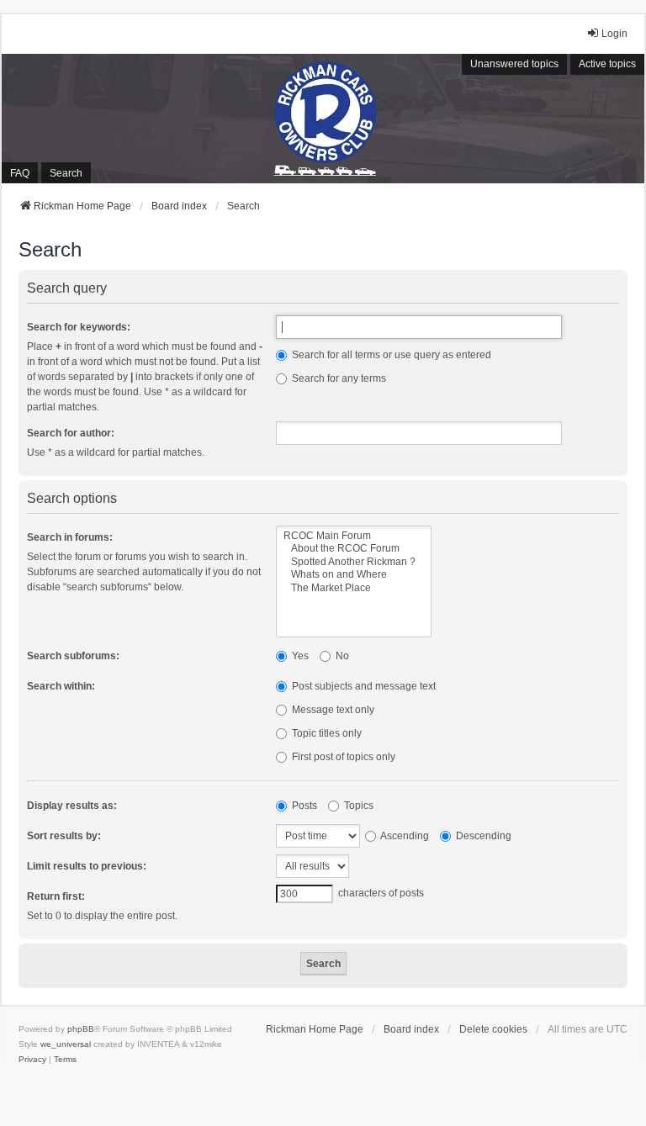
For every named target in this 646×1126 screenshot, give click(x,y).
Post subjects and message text (362, 686)
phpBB (80, 1028)
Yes (299, 656)
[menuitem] (32, 1059)
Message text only (331, 710)
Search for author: (70, 433)
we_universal (65, 1044)
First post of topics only (342, 757)
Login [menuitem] (614, 34)
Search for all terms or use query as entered (390, 355)
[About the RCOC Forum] (354, 548)
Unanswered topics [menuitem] (514, 64)
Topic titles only (325, 733)
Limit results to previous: (86, 866)
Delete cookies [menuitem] (493, 1029)
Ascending (404, 836)
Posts (303, 805)
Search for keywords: (78, 327)
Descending (482, 836)
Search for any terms (337, 378)
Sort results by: (64, 836)
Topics (357, 805)
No (341, 656)
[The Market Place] (354, 588)
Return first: (56, 896)
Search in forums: (70, 537)
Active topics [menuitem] (607, 64)
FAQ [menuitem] (19, 173)
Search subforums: (73, 656)
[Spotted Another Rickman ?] (354, 562)
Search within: (61, 686)
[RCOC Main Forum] (354, 536)
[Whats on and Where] (354, 574)
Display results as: (72, 805)
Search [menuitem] (66, 173)
